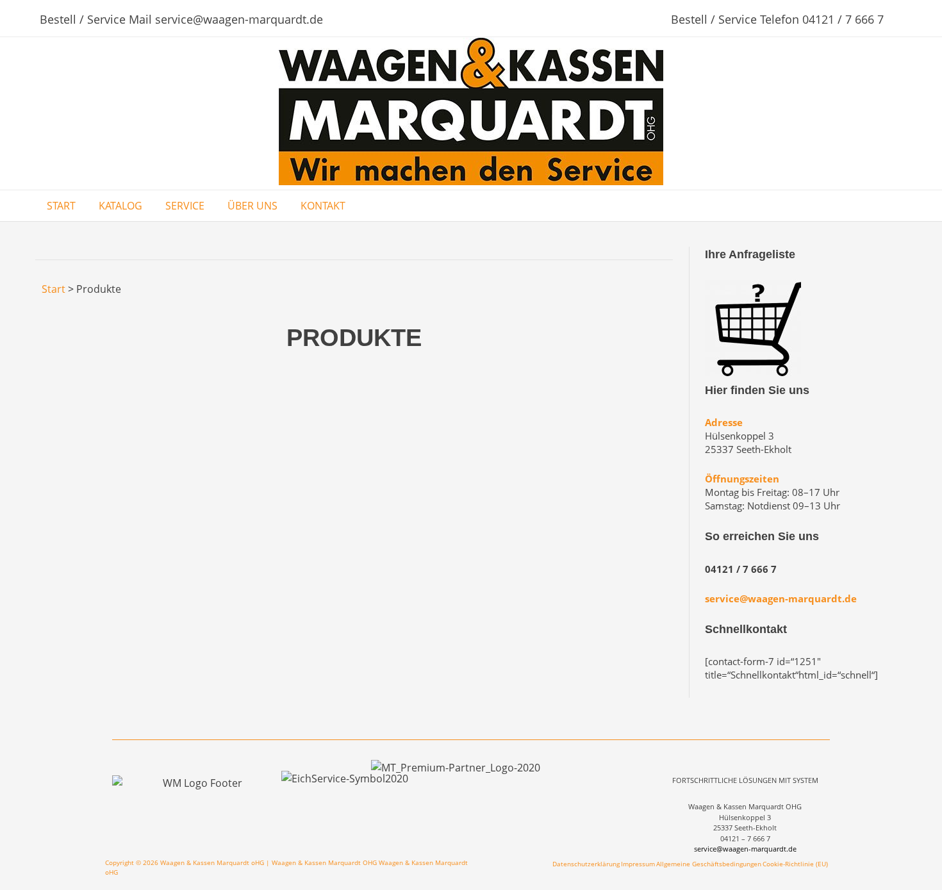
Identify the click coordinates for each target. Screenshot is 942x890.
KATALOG (120, 206)
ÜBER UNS (252, 206)
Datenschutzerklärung (586, 863)
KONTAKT (323, 206)
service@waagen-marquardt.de (781, 598)
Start (53, 289)
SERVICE (184, 206)
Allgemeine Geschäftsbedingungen (708, 863)
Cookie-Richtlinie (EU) (795, 863)
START (61, 206)
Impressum (638, 863)
